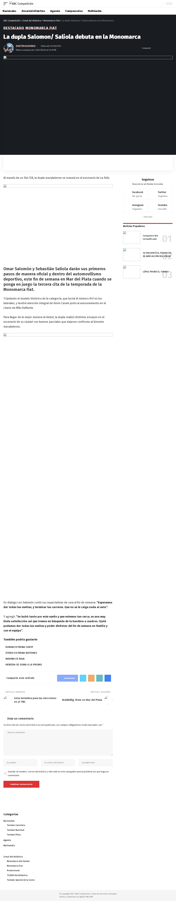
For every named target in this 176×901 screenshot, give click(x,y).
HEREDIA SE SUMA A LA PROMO (24, 664)
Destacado (13, 28)
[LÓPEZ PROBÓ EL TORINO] (131, 271)
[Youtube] (160, 207)
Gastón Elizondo (26, 46)
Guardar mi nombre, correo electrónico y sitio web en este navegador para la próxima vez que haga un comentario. (58, 773)
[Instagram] (135, 207)
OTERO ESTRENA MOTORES (21, 652)
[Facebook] (135, 194)
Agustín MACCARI (86, 897)
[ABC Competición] (21, 3)
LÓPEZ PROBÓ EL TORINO (155, 271)
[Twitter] (160, 194)
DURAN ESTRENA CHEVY (19, 647)
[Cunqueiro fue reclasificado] (131, 237)
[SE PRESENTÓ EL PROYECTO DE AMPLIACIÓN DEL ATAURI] (131, 254)
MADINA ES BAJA (15, 658)
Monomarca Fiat (41, 28)
